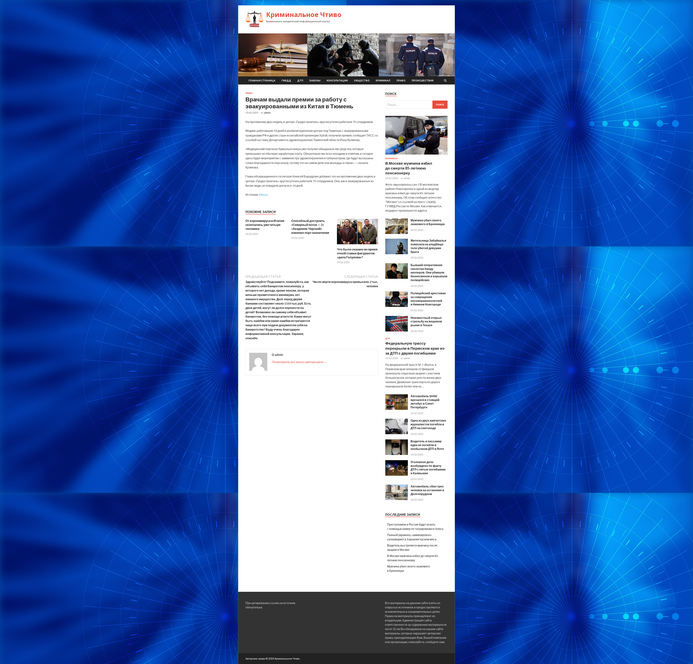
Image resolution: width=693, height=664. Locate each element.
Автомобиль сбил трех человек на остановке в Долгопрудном (427, 490)
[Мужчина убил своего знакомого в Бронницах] (396, 233)
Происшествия (422, 80)
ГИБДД (286, 80)
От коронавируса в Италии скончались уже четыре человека (264, 225)
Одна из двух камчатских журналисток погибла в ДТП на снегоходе (428, 424)
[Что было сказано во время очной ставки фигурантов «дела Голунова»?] (357, 245)
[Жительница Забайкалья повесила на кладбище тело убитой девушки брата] (396, 253)
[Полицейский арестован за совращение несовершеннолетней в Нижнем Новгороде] (396, 305)
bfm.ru (263, 194)
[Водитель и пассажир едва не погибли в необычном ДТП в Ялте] (396, 453)
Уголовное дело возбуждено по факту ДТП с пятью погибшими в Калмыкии (428, 467)
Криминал (383, 80)
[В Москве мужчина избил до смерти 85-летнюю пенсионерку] (416, 155)
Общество (362, 80)
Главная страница (262, 80)
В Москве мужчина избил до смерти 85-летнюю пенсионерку (408, 168)
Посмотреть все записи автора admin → (299, 362)
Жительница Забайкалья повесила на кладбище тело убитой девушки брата (428, 246)
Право (401, 80)
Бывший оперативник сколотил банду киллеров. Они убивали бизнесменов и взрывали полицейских (429, 272)
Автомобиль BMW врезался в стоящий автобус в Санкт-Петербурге (425, 401)
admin (267, 112)
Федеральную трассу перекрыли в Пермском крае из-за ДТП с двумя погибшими (415, 348)
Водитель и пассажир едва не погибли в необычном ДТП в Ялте (427, 444)
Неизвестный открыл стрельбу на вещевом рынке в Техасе (426, 321)
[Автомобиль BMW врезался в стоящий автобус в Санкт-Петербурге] (396, 408)
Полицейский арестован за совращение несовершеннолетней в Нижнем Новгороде (428, 298)
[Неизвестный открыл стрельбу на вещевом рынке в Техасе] (396, 330)
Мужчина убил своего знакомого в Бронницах (428, 222)
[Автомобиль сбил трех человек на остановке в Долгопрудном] (396, 499)
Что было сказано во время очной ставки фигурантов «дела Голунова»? (357, 253)
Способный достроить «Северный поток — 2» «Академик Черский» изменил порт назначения (310, 227)
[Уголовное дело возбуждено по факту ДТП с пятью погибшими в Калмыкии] (396, 474)
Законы (315, 80)
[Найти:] (416, 105)
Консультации (337, 80)
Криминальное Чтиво (303, 14)
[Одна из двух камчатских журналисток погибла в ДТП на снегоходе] (396, 433)
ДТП (300, 80)
